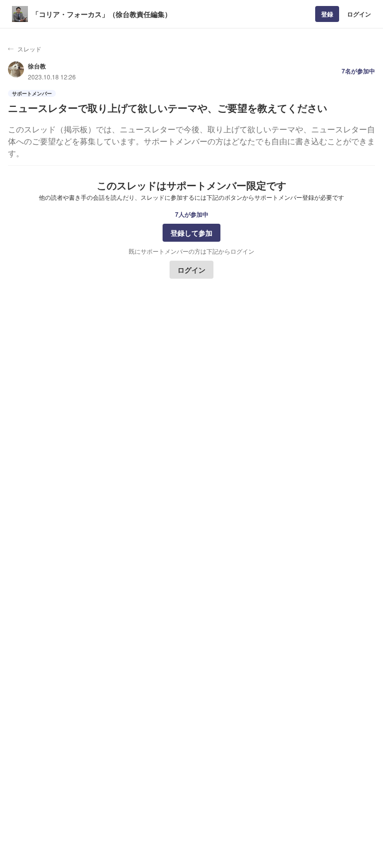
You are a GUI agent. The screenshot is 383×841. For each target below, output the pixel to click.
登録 (327, 13)
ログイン (359, 14)
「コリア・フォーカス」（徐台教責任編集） (102, 14)
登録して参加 (191, 233)
